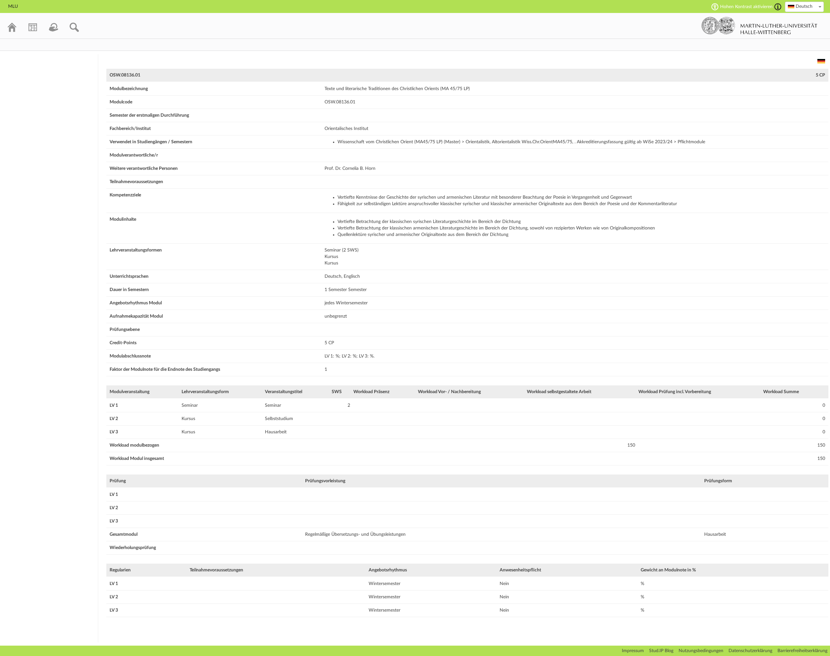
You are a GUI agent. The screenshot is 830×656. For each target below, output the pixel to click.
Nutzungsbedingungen (701, 651)
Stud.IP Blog (661, 651)
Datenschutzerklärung (750, 651)
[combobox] (804, 7)
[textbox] (804, 6)
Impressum (633, 651)
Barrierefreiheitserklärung (802, 651)
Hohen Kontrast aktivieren (746, 7)
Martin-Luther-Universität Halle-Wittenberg (759, 25)
